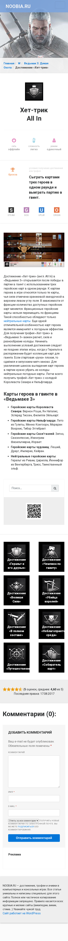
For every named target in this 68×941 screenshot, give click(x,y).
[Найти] (55, 488)
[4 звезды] (17, 689)
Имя (11, 792)
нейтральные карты (17, 321)
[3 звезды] (13, 689)
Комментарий (16, 752)
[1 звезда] (5, 689)
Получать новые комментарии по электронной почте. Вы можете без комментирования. (33, 825)
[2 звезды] (9, 689)
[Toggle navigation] (60, 5)
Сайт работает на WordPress (22, 913)
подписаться (26, 826)
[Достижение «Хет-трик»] (34, 249)
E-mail (12, 806)
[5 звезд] (21, 689)
